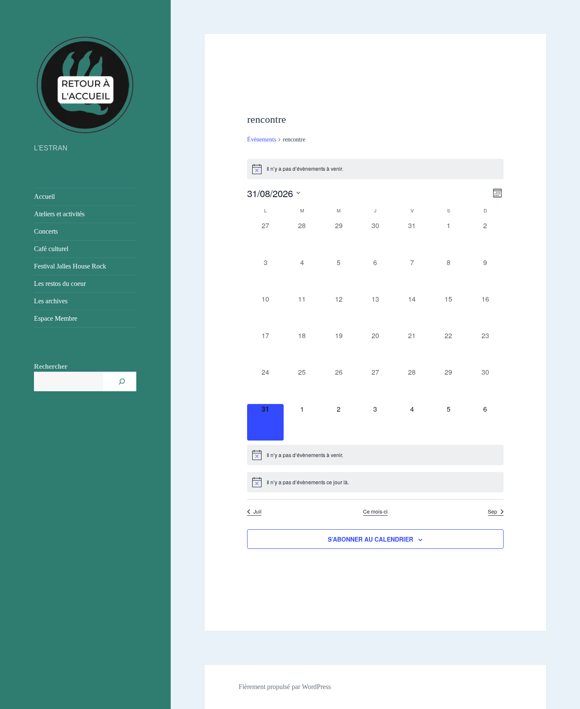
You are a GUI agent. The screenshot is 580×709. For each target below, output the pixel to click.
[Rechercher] (121, 381)
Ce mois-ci (375, 511)
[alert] (375, 169)
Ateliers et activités (59, 214)
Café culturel (51, 248)
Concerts (46, 231)
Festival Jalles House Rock (70, 266)
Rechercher (51, 366)
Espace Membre (55, 318)
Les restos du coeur (60, 283)
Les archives (51, 301)
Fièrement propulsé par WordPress (285, 686)
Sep (492, 511)
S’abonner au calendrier (370, 539)
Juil (257, 511)
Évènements (261, 139)
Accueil (44, 196)
